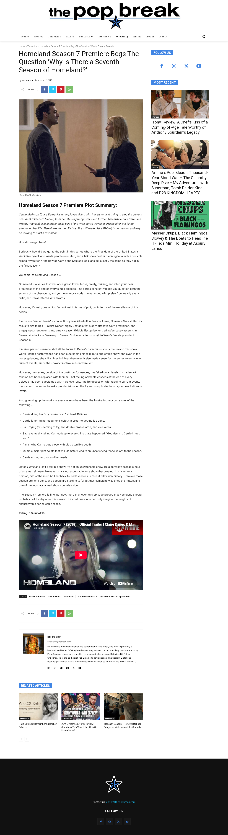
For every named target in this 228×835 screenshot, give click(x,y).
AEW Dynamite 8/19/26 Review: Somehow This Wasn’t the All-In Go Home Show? (79, 727)
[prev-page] (21, 739)
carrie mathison (37, 596)
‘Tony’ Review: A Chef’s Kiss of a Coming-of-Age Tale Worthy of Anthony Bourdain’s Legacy (179, 127)
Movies (155, 117)
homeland (69, 596)
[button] (204, 36)
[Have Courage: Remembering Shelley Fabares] (38, 706)
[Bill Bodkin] (33, 651)
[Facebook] (44, 89)
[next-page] (27, 739)
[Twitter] (52, 89)
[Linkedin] (55, 667)
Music (155, 228)
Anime (155, 167)
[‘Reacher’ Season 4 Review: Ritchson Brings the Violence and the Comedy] (123, 706)
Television (32, 46)
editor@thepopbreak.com (121, 802)
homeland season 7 (87, 596)
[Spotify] (67, 667)
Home (22, 46)
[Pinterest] (60, 89)
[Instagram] (48, 667)
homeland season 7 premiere (114, 596)
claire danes (54, 596)
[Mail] (61, 667)
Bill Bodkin (27, 80)
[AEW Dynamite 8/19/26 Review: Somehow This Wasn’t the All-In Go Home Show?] (80, 706)
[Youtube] (80, 667)
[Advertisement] (178, 283)
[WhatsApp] (69, 89)
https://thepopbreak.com (59, 641)
